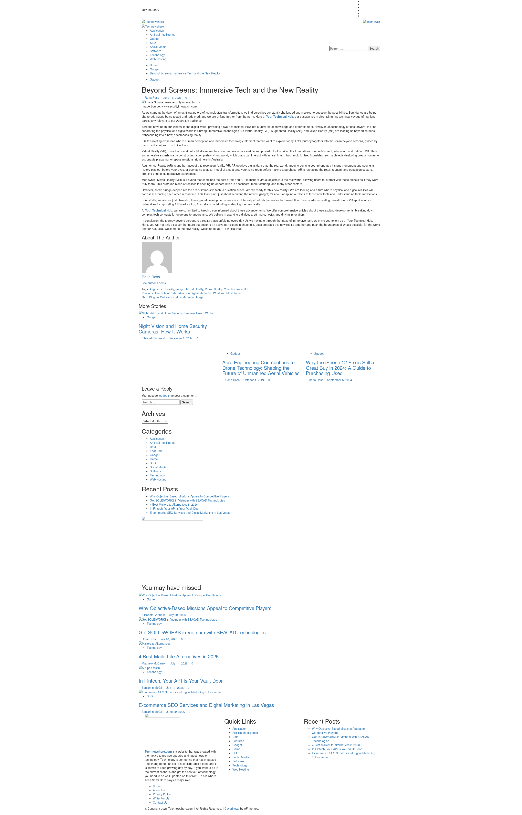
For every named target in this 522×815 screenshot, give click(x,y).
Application (157, 30)
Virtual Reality (213, 289)
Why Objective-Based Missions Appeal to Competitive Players (189, 496)
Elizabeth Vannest (154, 338)
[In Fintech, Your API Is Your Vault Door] (149, 667)
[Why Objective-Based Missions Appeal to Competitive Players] (180, 595)
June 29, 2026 (176, 712)
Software (155, 51)
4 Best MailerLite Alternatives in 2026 (174, 504)
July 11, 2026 (175, 687)
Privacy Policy (370, 13)
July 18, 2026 (169, 639)
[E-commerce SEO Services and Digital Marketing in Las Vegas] (180, 692)
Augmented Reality (162, 289)
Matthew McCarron (154, 663)
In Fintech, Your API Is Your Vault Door (175, 508)
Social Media (158, 47)
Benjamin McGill (152, 687)
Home (365, 7)
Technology (157, 55)
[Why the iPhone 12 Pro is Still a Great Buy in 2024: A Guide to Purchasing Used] (336, 331)
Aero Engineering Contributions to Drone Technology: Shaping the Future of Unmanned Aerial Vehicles (261, 367)
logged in (164, 395)
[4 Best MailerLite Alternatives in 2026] (154, 643)
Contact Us (369, 4)
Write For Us (370, 16)
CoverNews (232, 808)
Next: (173, 297)
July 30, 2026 (178, 615)
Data (153, 447)
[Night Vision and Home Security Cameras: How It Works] (176, 313)
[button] (379, 40)
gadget (180, 289)
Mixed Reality (194, 289)
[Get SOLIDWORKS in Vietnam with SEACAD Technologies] (178, 619)
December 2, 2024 (181, 338)
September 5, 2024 (340, 380)
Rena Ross (152, 97)
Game (154, 459)
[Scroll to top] (1, 812)
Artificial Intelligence (162, 34)
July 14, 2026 (179, 663)
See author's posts (154, 283)
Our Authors (369, 10)
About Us (159, 790)
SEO (153, 43)
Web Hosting (158, 59)
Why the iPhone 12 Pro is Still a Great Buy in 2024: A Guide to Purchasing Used (340, 367)
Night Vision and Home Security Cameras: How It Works (173, 328)
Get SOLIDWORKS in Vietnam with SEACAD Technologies (187, 500)
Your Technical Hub (279, 116)
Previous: (191, 293)
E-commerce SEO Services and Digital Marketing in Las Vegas (190, 512)
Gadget (154, 39)
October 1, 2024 (254, 380)
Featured (156, 451)
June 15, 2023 (172, 97)
